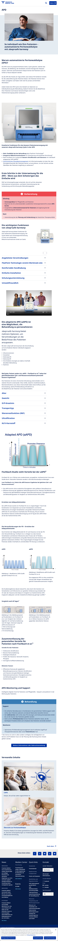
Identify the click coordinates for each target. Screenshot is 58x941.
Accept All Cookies (38, 937)
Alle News (4, 920)
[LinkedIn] (49, 853)
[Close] (55, 929)
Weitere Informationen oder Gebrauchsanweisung (29, 745)
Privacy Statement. (31, 935)
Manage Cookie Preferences (8, 937)
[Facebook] (34, 853)
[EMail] (54, 853)
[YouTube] (44, 853)
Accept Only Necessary (50, 937)
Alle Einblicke (18, 878)
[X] (39, 853)
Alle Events (18, 889)
